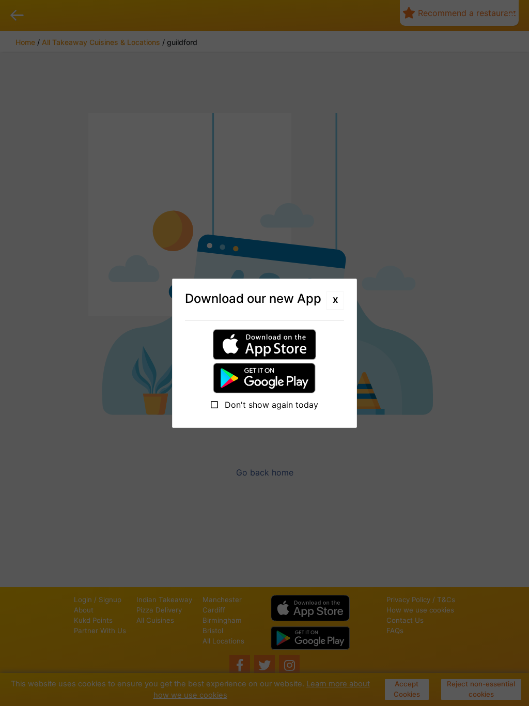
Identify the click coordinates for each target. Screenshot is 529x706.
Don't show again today (270, 405)
